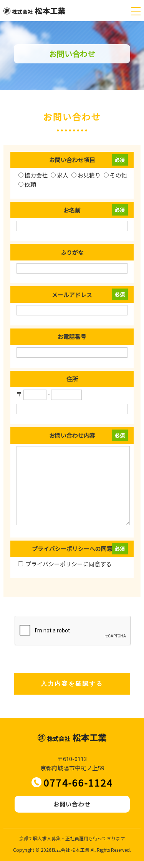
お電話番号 (72, 336)
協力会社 (36, 175)
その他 (118, 175)
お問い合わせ (72, 804)
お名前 (72, 210)
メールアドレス (72, 294)
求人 (62, 175)
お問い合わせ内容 (72, 435)
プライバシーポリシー (54, 564)
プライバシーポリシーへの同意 (72, 548)
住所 (72, 379)
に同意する (68, 564)
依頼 (30, 184)
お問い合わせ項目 (72, 160)
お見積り (89, 175)
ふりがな (72, 252)
